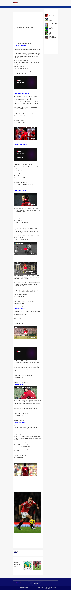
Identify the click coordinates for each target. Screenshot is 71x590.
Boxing (44, 587)
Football (42, 587)
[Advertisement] (43, 3)
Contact (50, 587)
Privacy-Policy (54, 587)
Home (39, 587)
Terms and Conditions (47, 588)
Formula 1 (47, 587)
